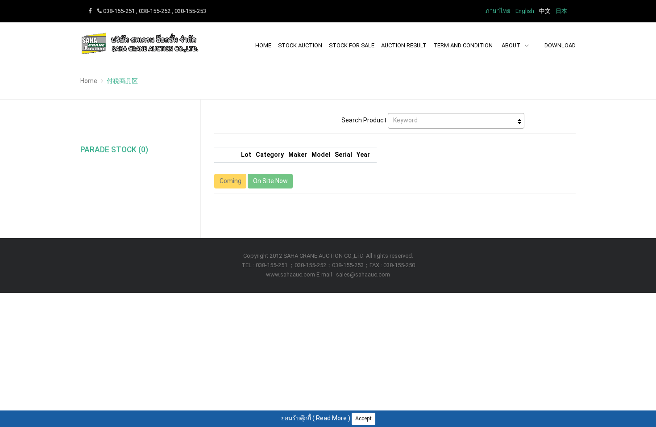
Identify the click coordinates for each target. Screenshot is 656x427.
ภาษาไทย (498, 11)
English (524, 11)
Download (560, 45)
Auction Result (404, 45)
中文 (545, 11)
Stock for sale (351, 45)
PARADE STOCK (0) (114, 149)
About (512, 45)
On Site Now (270, 180)
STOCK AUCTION (300, 45)
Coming (230, 180)
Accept (363, 418)
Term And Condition (463, 45)
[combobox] (456, 121)
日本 (561, 11)
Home (263, 45)
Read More (331, 418)
